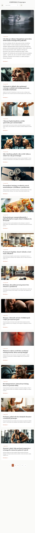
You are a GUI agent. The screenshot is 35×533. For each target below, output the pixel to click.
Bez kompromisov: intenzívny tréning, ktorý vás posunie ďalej (16, 384)
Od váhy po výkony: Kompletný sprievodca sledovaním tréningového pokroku (17, 39)
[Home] (2, 5)
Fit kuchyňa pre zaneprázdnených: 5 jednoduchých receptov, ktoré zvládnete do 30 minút (17, 218)
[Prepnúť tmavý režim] (21, 5)
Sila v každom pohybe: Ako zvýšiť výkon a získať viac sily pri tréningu (17, 154)
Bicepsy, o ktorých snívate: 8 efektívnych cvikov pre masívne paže (16, 318)
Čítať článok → (5, 61)
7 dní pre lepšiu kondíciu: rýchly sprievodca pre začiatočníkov (14, 121)
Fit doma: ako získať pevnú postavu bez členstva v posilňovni (16, 285)
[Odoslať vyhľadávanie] (17, 5)
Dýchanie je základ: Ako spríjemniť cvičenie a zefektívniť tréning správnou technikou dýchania (16, 88)
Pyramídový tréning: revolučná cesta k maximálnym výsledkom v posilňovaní (16, 186)
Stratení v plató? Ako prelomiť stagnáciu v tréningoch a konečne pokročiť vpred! (17, 449)
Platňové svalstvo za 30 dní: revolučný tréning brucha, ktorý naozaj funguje (15, 351)
